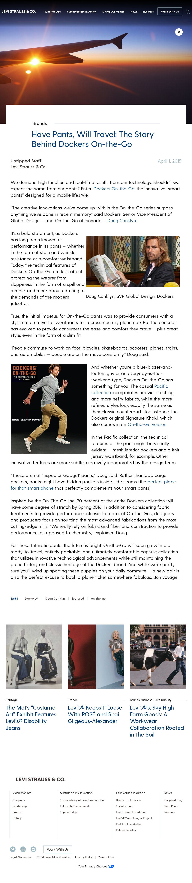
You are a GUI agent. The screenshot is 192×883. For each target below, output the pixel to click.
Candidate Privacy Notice (53, 857)
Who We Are (52, 11)
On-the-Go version (147, 424)
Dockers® (31, 598)
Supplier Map (68, 812)
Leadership (20, 806)
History (17, 818)
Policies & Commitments (75, 806)
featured (78, 598)
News (133, 11)
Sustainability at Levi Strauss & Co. (82, 800)
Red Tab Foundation (129, 823)
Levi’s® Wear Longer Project (134, 818)
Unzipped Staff (26, 160)
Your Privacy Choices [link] (92, 866)
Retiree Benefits (126, 829)
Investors (148, 11)
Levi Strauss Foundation (131, 812)
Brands (40, 123)
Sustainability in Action (81, 11)
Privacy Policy (84, 857)
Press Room (171, 806)
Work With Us (170, 11)
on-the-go (98, 598)
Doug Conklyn (121, 220)
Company (19, 800)
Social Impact (124, 806)
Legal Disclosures (20, 857)
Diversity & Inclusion (128, 800)
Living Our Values (113, 11)
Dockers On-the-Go (114, 188)
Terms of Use (106, 857)
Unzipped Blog (173, 800)
